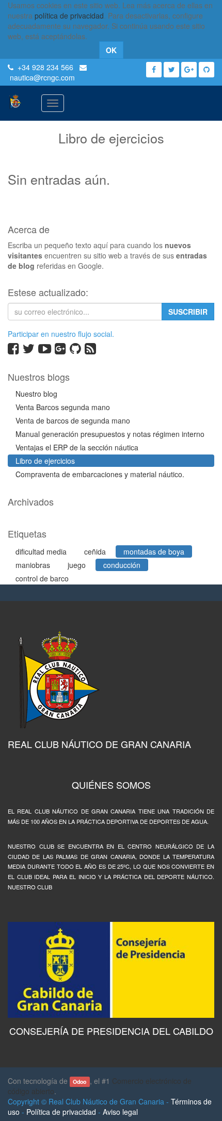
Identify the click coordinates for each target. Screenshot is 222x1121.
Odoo (79, 1081)
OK (111, 50)
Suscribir (188, 311)
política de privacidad (69, 15)
